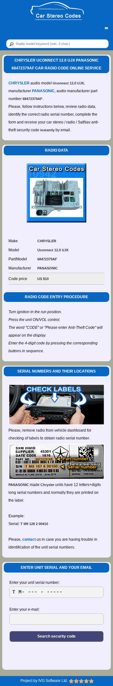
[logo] (57, 11)
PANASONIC (43, 91)
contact (29, 539)
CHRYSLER (19, 83)
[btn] (10, 44)
